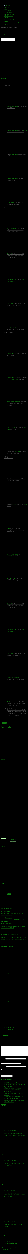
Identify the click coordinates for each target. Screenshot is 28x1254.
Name (3, 1058)
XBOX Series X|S (8, 16)
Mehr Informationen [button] (7, 908)
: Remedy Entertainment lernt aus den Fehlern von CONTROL (14, 1084)
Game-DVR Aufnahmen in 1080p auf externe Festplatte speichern (16, 711)
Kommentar (5, 1045)
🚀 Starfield (7, 5)
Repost (6, 921)
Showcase (13, 841)
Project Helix (7, 85)
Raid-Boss (3, 838)
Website (3, 1066)
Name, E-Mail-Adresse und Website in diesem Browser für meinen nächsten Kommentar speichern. (12, 1071)
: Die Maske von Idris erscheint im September (13, 1097)
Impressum (7, 1241)
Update (3, 846)
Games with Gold (12, 12)
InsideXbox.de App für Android (14, 23)
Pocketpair (13, 839)
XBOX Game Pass (9, 14)
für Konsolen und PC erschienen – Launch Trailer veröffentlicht (12, 1089)
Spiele (5, 9)
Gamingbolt (8, 918)
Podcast (6, 17)
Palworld (16, 920)
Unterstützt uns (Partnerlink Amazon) (12, 1248)
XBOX (9, 894)
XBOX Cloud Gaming (9, 19)
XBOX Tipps (8, 708)
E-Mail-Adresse (5, 1061)
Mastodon (5, 1249)
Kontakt (6, 24)
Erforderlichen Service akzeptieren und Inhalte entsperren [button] (12, 914)
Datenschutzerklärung (10, 1243)
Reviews (6, 21)
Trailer (9, 11)
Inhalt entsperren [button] (6, 911)
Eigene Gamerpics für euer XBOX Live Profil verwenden (16, 714)
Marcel (3, 760)
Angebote (6, 7)
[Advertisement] (14, 55)
